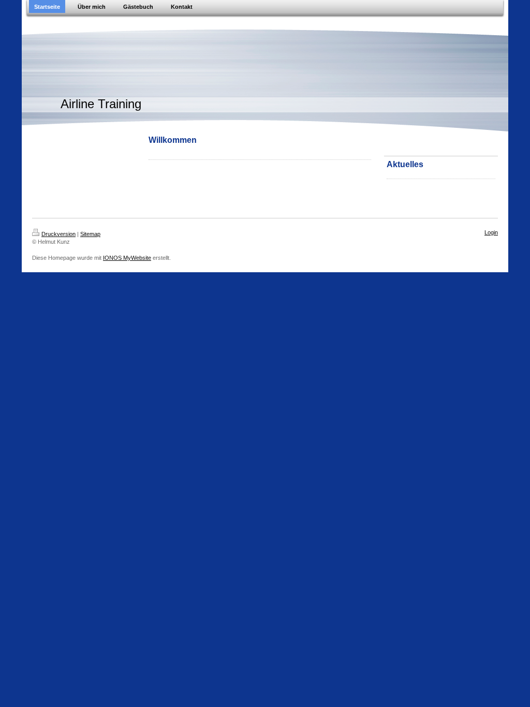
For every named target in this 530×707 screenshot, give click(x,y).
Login (491, 232)
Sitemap (90, 234)
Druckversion (58, 234)
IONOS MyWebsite (127, 258)
